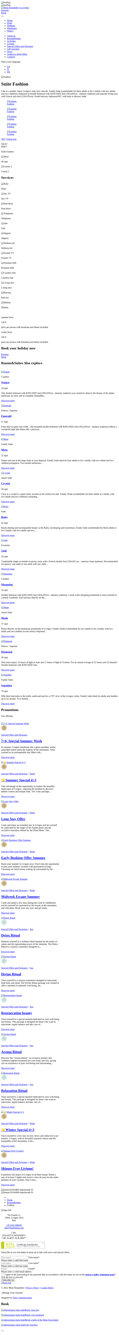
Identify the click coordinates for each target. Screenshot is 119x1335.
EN (8, 66)
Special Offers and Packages (20, 46)
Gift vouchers (13, 49)
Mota (4, 449)
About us (11, 36)
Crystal (5, 483)
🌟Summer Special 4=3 (18, 780)
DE (8, 72)
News (9, 51)
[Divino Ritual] (8, 956)
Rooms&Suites (14, 38)
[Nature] (5, 372)
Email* (32, 1269)
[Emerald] (6, 405)
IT (8, 69)
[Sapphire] (6, 675)
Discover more (8, 400)
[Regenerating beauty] (11, 995)
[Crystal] (5, 473)
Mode (4, 618)
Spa (31, 929)
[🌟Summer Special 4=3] (13, 762)
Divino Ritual (11, 974)
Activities (11, 41)
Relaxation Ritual (14, 1091)
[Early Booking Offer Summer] (16, 840)
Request (5, 354)
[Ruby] (5, 506)
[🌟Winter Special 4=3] (12, 1112)
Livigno (10, 43)
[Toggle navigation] (2, 16)
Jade (4, 550)
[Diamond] (6, 641)
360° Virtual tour (9, 139)
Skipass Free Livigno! (17, 1168)
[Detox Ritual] (8, 918)
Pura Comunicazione (22, 1297)
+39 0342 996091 (14, 1225)
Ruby (4, 517)
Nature (5, 382)
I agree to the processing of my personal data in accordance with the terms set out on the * (60, 1274)
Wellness (11, 25)
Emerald (6, 416)
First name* (34, 1257)
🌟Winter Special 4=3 (17, 1130)
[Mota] (4, 439)
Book (3, 357)
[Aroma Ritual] (8, 1034)
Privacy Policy (32, 1288)
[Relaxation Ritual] (10, 1073)
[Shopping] (6, 574)
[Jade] (4, 540)
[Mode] (5, 607)
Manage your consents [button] (12, 1293)
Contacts (11, 57)
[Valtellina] (6, 1283)
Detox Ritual (10, 935)
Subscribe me (8, 1280)
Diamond (6, 651)
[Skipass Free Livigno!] (12, 1151)
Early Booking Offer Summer (23, 858)
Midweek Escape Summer (20, 896)
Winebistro (12, 28)
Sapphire (6, 685)
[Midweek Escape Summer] (14, 879)
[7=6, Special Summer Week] (15, 723)
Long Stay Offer (13, 819)
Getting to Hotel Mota (17, 54)
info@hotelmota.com (14, 1228)
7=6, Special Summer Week (21, 741)
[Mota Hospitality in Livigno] (15, 7)
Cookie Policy (47, 1288)
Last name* (34, 1263)
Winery (10, 31)
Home (10, 20)
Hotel (9, 23)
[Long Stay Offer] (10, 801)
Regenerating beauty (16, 1013)
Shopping (7, 584)
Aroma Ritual (11, 1052)
